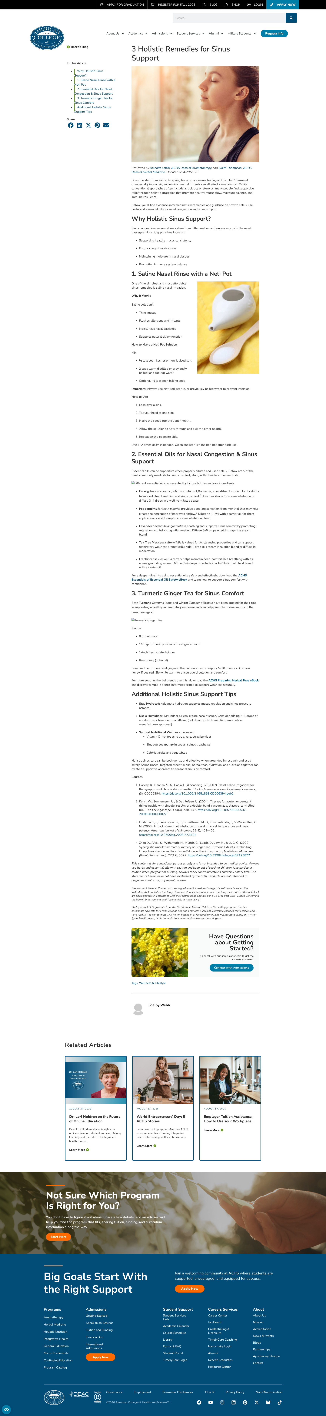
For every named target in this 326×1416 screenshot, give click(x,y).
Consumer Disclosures (177, 1392)
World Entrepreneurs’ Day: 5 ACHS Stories (161, 1118)
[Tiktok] (279, 1402)
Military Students (239, 33)
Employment (142, 1392)
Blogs (257, 1343)
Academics (135, 33)
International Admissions (94, 1346)
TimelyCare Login (175, 1360)
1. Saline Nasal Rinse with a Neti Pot (94, 82)
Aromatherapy (53, 1317)
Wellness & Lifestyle (152, 983)
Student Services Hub (174, 1317)
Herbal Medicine (55, 1325)
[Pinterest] (245, 1402)
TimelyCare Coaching (222, 1340)
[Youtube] (210, 1402)
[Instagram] (222, 1402)
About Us (112, 33)
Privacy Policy (235, 1392)
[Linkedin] (233, 1402)
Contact (258, 1363)
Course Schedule (174, 1333)
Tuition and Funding (99, 1330)
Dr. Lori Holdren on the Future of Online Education (94, 1118)
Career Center (217, 1315)
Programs (52, 1309)
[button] (71, 125)
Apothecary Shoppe (266, 1356)
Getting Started (96, 1316)
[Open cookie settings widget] (6, 1409)
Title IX (210, 1392)
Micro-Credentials (56, 1353)
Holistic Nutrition (55, 1332)
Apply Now (101, 1357)
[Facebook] (199, 1402)
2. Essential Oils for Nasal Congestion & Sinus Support (93, 91)
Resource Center (219, 1367)
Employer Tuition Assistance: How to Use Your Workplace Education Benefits (228, 1118)
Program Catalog (55, 1367)
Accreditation (262, 1329)
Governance (114, 1392)
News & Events (263, 1336)
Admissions (160, 33)
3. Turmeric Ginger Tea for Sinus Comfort (93, 100)
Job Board (214, 1322)
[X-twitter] (256, 1402)
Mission (258, 1322)
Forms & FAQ (172, 1346)
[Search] (291, 18)
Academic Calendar (176, 1326)
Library (167, 1340)
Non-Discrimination (269, 1392)
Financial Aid (94, 1337)
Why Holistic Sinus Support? (88, 73)
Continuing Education (58, 1360)
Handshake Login (219, 1346)
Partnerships (261, 1349)
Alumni (214, 33)
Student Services (188, 33)
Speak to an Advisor (99, 1323)
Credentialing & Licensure (218, 1331)
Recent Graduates (220, 1360)
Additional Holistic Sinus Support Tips (92, 109)
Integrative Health (56, 1339)
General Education (56, 1346)
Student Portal (173, 1353)
